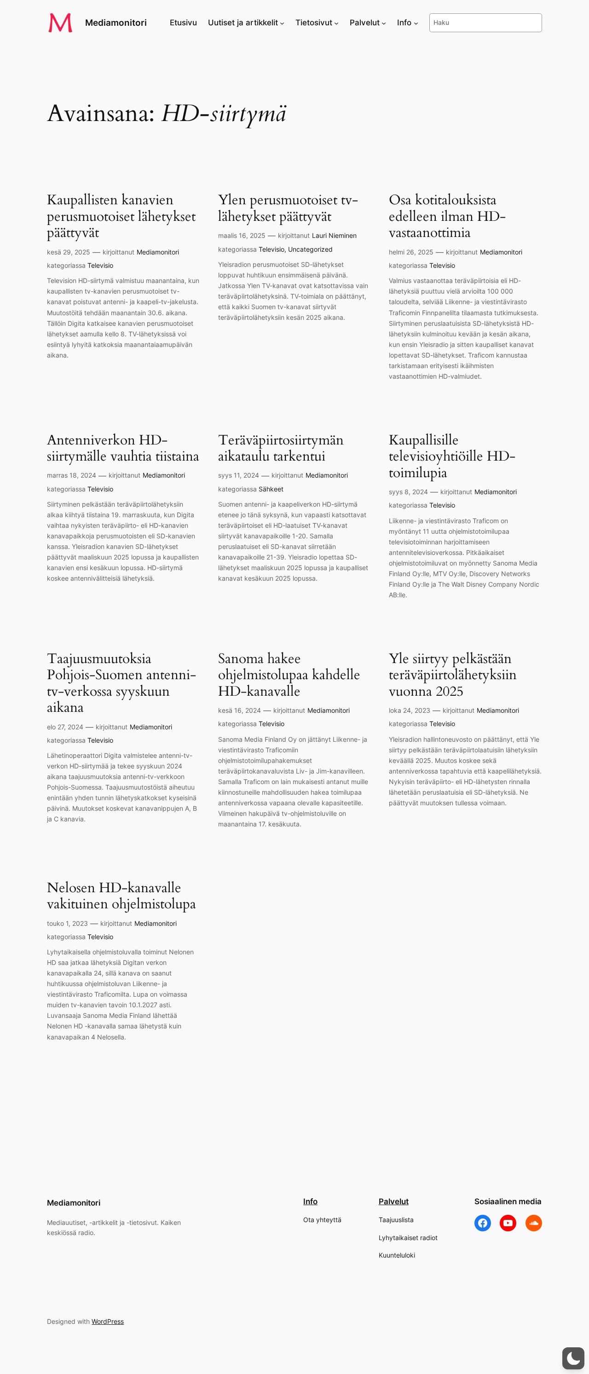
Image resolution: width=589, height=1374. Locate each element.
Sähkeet (271, 489)
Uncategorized (310, 249)
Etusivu (183, 22)
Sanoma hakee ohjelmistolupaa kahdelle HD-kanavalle (289, 675)
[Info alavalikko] (416, 22)
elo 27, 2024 (65, 727)
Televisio (100, 265)
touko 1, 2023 (67, 923)
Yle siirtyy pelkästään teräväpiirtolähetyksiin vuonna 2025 (453, 675)
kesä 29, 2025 (68, 252)
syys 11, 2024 (238, 475)
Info (310, 1201)
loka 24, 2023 (409, 710)
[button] (573, 1358)
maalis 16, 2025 (242, 235)
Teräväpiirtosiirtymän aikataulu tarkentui (281, 449)
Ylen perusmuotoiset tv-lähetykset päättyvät (288, 208)
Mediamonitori (116, 22)
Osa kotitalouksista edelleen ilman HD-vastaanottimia (447, 217)
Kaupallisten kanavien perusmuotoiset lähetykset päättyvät (121, 217)
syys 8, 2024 (408, 492)
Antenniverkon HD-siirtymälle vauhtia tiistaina (123, 449)
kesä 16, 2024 (239, 710)
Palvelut (394, 1201)
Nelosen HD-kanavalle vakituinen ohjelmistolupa (121, 896)
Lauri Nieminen (334, 235)
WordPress (108, 1321)
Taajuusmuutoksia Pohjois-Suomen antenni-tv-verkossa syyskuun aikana (121, 683)
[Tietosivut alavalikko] (336, 22)
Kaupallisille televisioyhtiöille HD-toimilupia (452, 457)
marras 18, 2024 (71, 475)
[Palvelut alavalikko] (383, 22)
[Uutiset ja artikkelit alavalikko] (282, 22)
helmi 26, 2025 (411, 252)
